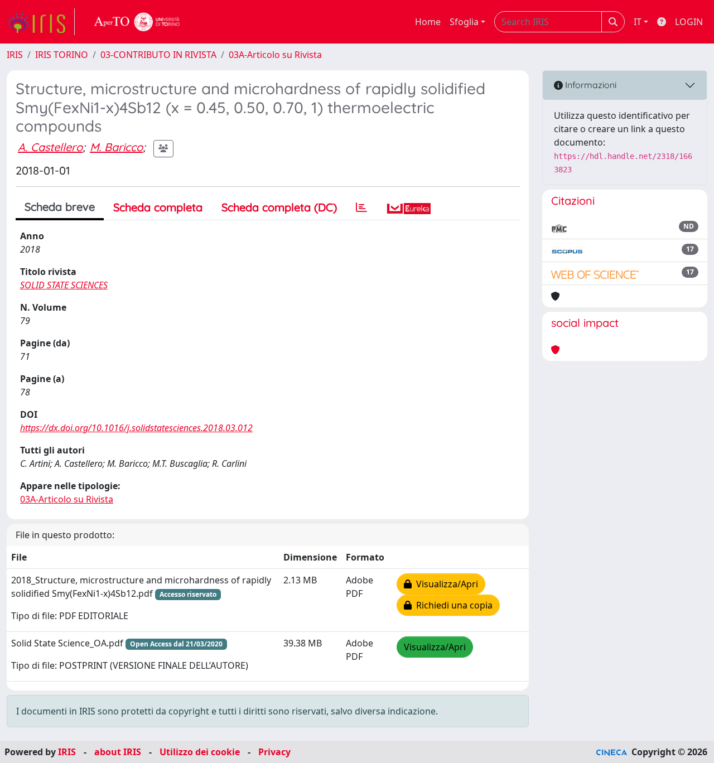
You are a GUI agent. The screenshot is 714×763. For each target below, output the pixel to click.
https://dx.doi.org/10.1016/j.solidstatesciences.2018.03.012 (136, 428)
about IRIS (117, 752)
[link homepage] (41, 21)
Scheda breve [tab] (60, 207)
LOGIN (689, 22)
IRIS (15, 55)
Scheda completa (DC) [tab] (279, 207)
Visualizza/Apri (445, 584)
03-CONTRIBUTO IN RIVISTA (158, 55)
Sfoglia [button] (464, 22)
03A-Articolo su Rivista (275, 55)
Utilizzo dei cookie (200, 752)
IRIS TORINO (61, 55)
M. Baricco (116, 147)
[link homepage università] (137, 21)
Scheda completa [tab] (157, 207)
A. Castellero (50, 147)
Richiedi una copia (452, 605)
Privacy (274, 752)
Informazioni (589, 84)
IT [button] (637, 22)
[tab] (361, 207)
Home (428, 22)
